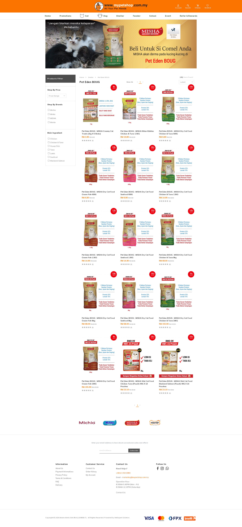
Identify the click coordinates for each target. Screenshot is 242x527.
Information (62, 464)
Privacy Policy (61, 475)
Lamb (52, 153)
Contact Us (90, 468)
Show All (130, 82)
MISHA (53, 118)
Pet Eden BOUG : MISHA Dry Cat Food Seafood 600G (136, 193)
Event (168, 16)
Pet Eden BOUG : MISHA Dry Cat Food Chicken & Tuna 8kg (175, 256)
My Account (90, 475)
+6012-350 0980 (123, 473)
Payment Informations (64, 472)
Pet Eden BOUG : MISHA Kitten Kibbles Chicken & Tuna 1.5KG (137, 132)
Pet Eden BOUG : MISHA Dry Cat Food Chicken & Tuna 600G (175, 132)
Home (48, 16)
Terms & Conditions (63, 478)
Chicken (53, 139)
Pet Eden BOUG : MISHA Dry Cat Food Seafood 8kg (136, 319)
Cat (87, 16)
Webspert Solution (121, 518)
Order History (91, 472)
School (152, 16)
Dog (105, 16)
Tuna (52, 150)
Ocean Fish (55, 146)
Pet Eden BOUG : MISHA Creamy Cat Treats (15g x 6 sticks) (97, 132)
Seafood (54, 157)
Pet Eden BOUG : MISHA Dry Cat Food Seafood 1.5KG (136, 256)
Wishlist (208, 8)
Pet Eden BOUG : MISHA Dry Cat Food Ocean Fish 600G (98, 193)
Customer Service (95, 464)
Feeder (137, 16)
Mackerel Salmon (57, 161)
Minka (52, 114)
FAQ (57, 482)
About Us (59, 468)
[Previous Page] (137, 82)
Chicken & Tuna (56, 142)
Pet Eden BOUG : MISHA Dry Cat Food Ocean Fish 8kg (98, 319)
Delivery (59, 485)
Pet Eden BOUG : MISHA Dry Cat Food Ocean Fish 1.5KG (98, 256)
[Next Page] (143, 82)
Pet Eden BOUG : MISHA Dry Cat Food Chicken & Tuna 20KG (175, 319)
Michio (53, 110)
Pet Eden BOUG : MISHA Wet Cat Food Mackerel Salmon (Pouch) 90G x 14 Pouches (175, 384)
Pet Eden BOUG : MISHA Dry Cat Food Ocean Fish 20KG (98, 382)
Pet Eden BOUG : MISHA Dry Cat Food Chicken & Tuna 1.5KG (175, 193)
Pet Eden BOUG (103, 77)
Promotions (65, 16)
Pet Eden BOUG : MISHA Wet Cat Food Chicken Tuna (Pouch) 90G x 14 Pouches (137, 384)
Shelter (120, 16)
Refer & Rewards (188, 16)
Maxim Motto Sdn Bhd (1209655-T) (73, 518)
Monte (53, 122)
